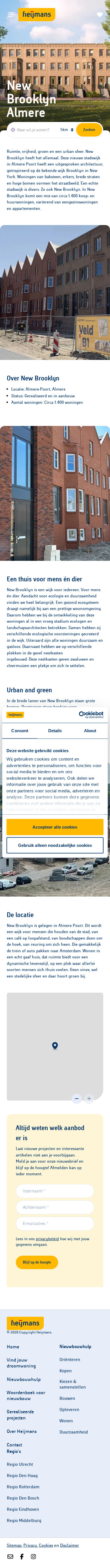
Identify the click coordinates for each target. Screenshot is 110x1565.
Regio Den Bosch (23, 1498)
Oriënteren (70, 1359)
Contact (14, 1445)
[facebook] (21, 1557)
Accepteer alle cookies (54, 826)
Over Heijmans (22, 1431)
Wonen (66, 1420)
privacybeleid (47, 1239)
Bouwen (67, 1398)
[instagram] (33, 1557)
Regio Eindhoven (23, 1509)
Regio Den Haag (22, 1475)
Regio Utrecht (20, 1464)
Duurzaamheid (74, 1432)
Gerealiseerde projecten (20, 1415)
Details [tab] (55, 730)
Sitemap (14, 1545)
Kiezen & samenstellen (73, 1384)
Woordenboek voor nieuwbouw (26, 1395)
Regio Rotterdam (23, 1486)
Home (13, 1347)
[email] (10, 1557)
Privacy (30, 1545)
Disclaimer (69, 1545)
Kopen (66, 1370)
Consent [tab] (19, 730)
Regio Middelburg (24, 1520)
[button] (55, 1046)
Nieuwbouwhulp (24, 1379)
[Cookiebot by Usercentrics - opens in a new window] (79, 715)
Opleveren (69, 1409)
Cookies (46, 1545)
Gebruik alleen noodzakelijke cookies (55, 845)
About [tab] (90, 730)
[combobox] (33, 129)
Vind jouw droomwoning (21, 1363)
